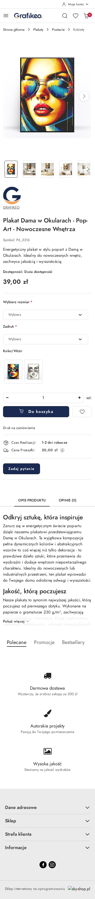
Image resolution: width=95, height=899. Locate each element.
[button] (84, 96)
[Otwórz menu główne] (6, 15)
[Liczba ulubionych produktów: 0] (75, 15)
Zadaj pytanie (21, 468)
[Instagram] (52, 864)
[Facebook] (43, 864)
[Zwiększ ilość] (79, 398)
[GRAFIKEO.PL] (12, 195)
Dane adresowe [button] (21, 807)
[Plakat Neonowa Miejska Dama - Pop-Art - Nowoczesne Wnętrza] (13, 371)
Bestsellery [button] (73, 642)
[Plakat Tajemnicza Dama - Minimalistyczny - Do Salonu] (33, 371)
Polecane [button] (16, 642)
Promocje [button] (44, 642)
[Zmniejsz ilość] (7, 398)
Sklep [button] (10, 821)
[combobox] (45, 315)
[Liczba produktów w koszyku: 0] (86, 15)
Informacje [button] (16, 847)
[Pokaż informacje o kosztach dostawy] (62, 450)
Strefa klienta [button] (18, 834)
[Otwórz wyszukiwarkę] (65, 15)
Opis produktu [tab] (32, 500)
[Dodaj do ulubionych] (82, 411)
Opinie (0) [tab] (68, 500)
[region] (23, 372)
